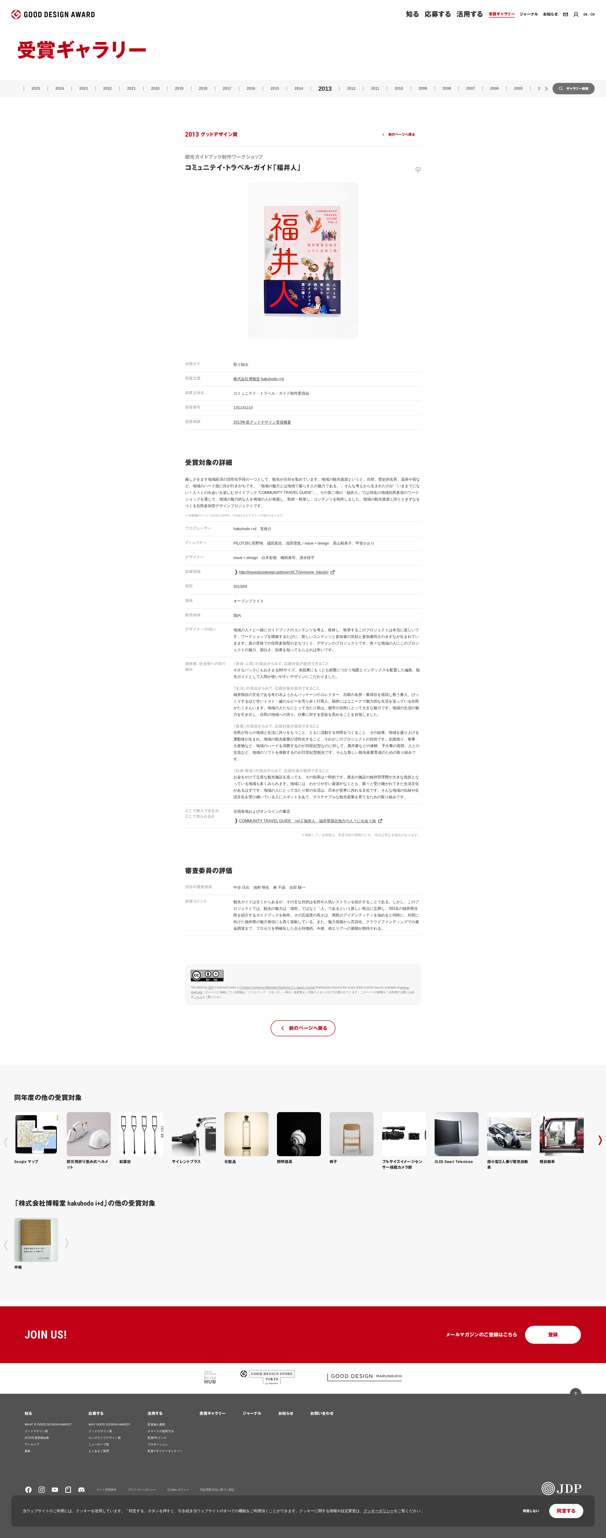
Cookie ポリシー (178, 1489)
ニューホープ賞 (99, 1444)
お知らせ (285, 1413)
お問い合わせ (322, 1413)
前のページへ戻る (401, 134)
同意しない (531, 1511)
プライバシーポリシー (142, 1489)
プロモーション (157, 1444)
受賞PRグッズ (156, 1437)
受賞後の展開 (156, 1424)
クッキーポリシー (379, 1511)
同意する (566, 1511)
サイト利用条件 (106, 1489)
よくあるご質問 (99, 1451)
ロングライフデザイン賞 (105, 1437)
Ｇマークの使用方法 (160, 1431)
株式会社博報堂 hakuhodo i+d (258, 379)
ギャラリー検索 (577, 88)
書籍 (28, 1451)
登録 (553, 1335)
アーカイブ (32, 1444)
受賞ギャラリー (213, 1413)
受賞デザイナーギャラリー (165, 1451)
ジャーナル (252, 1413)
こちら (198, 997)
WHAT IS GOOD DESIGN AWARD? (48, 1424)
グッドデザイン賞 (36, 1431)
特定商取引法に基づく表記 (217, 1489)
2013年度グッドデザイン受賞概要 (262, 422)
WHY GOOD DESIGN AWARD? (109, 1424)
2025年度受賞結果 (37, 1437)
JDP (211, 987)
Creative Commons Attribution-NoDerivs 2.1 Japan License (277, 987)
